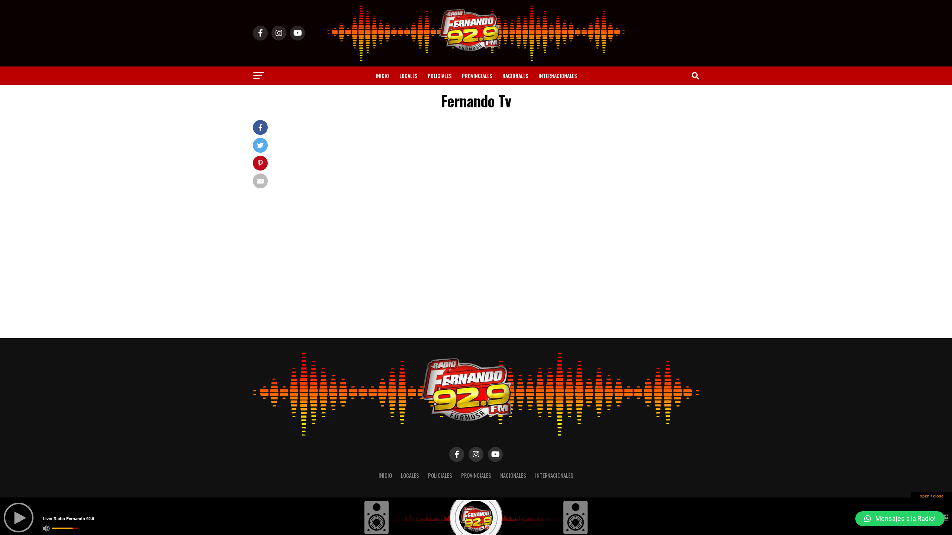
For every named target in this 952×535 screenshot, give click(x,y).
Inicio (382, 76)
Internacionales (557, 76)
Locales (408, 76)
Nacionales (515, 76)
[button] (900, 518)
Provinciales (477, 76)
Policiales (439, 76)
